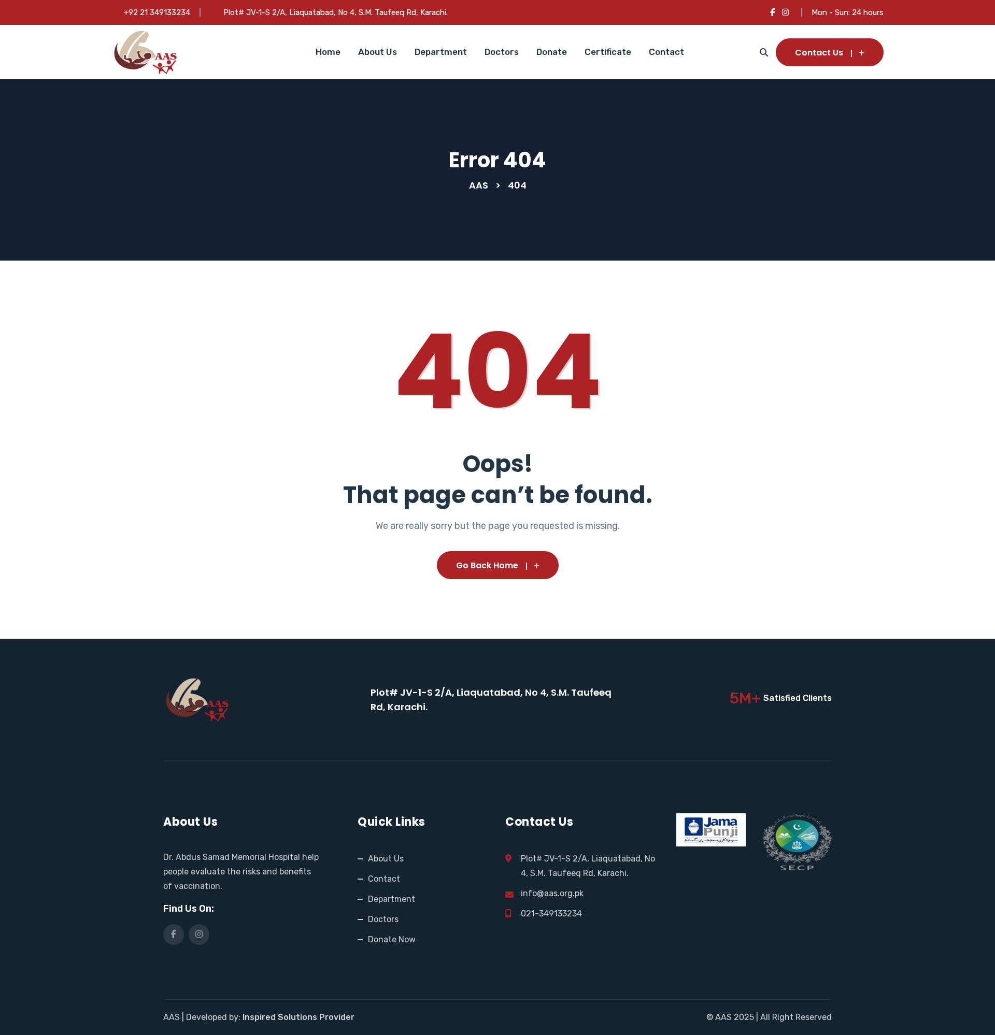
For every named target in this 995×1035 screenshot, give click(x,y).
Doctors (502, 52)
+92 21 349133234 (157, 12)
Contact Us (819, 53)
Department (441, 52)
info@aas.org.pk (552, 893)
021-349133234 (551, 913)
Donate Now (392, 939)
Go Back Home (487, 565)
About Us (377, 52)
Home (328, 52)
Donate (551, 52)
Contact (666, 52)
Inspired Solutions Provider (298, 1017)
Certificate (608, 52)
